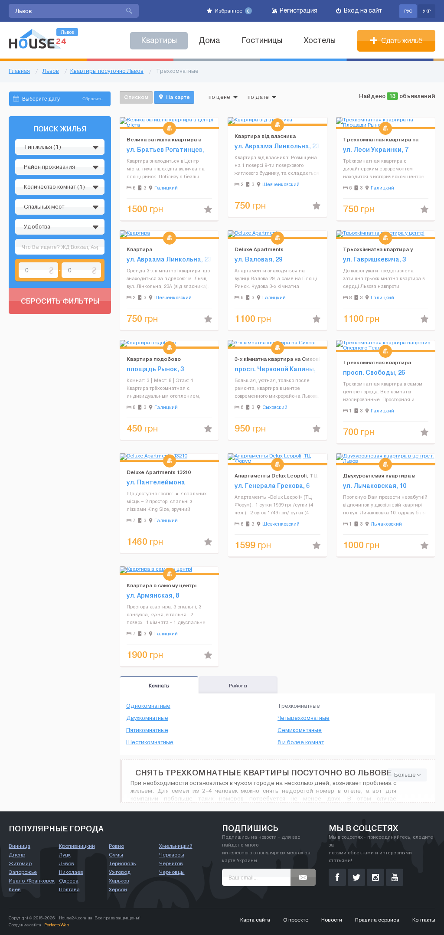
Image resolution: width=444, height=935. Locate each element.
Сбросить (92, 98)
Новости (331, 920)
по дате (258, 97)
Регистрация (297, 10)
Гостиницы (262, 41)
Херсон (118, 889)
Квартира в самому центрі (161, 585)
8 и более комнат (301, 742)
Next (212, 122)
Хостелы (320, 41)
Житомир (20, 863)
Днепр (17, 854)
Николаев (71, 872)
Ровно (116, 846)
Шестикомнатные (149, 742)
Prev (127, 122)
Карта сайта (255, 920)
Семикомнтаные (300, 730)
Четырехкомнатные (304, 718)
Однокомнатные (148, 706)
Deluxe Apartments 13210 (159, 472)
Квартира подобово (154, 359)
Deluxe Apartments (259, 249)
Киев (15, 889)
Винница (19, 846)
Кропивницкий (77, 846)
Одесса (68, 880)
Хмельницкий (176, 846)
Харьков (119, 880)
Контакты (423, 920)
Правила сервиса (377, 920)
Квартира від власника (265, 136)
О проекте (295, 920)
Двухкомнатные (147, 718)
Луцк (65, 854)
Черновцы (172, 872)
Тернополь (122, 863)
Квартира (139, 249)
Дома (209, 41)
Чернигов (171, 863)
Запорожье (23, 872)
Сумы (116, 854)
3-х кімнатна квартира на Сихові (277, 359)
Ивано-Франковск (32, 880)
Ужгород (120, 872)
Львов (66, 863)
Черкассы (171, 854)
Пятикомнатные (147, 730)
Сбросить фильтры (60, 301)
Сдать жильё (400, 40)
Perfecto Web (56, 925)
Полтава (69, 889)
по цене (219, 97)
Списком (136, 97)
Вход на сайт (362, 10)
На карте (177, 97)
